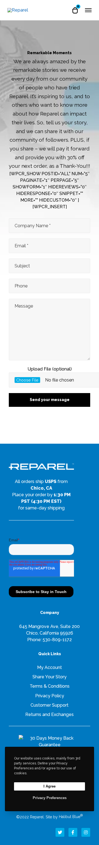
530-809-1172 (57, 639)
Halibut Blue (71, 816)
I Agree (49, 786)
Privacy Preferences (50, 798)
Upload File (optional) (50, 369)
